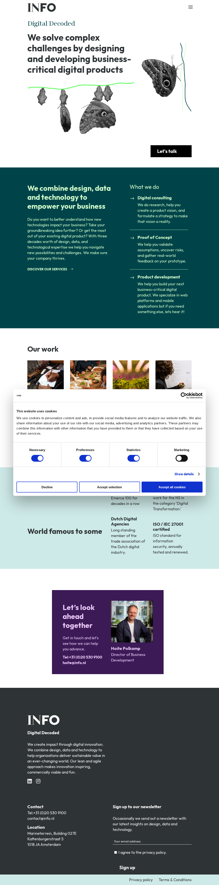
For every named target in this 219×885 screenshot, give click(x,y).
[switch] (85, 458)
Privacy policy (141, 879)
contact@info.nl (40, 818)
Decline (47, 487)
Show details (184, 474)
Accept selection (109, 487)
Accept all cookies (172, 487)
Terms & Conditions (175, 879)
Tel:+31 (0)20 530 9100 (46, 812)
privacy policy (154, 852)
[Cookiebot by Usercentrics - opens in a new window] (184, 395)
